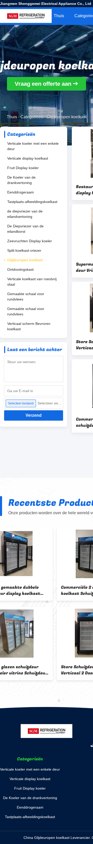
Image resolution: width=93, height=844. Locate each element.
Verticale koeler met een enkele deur (33, 146)
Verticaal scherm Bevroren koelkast (28, 326)
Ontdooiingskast (20, 269)
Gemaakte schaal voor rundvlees (25, 296)
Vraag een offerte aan (43, 84)
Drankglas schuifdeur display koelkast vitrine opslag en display (34, 590)
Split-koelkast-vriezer (24, 250)
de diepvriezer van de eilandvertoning (25, 214)
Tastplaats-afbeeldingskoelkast (32, 202)
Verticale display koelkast (27, 158)
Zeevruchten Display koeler (29, 241)
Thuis (59, 16)
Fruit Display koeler (23, 168)
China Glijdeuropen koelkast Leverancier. (58, 838)
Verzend (34, 415)
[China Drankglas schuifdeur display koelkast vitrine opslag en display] (37, 553)
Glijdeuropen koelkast (25, 260)
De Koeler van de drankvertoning (21, 180)
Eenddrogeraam (20, 192)
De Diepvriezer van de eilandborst (25, 229)
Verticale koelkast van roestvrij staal (32, 281)
